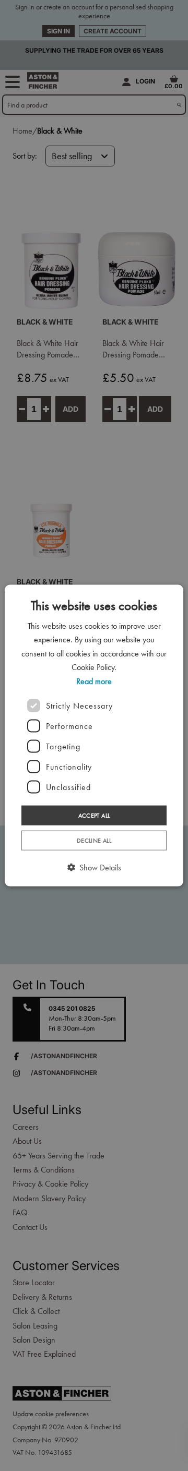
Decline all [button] (94, 840)
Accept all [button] (94, 815)
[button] (94, 868)
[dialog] (94, 735)
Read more (94, 681)
